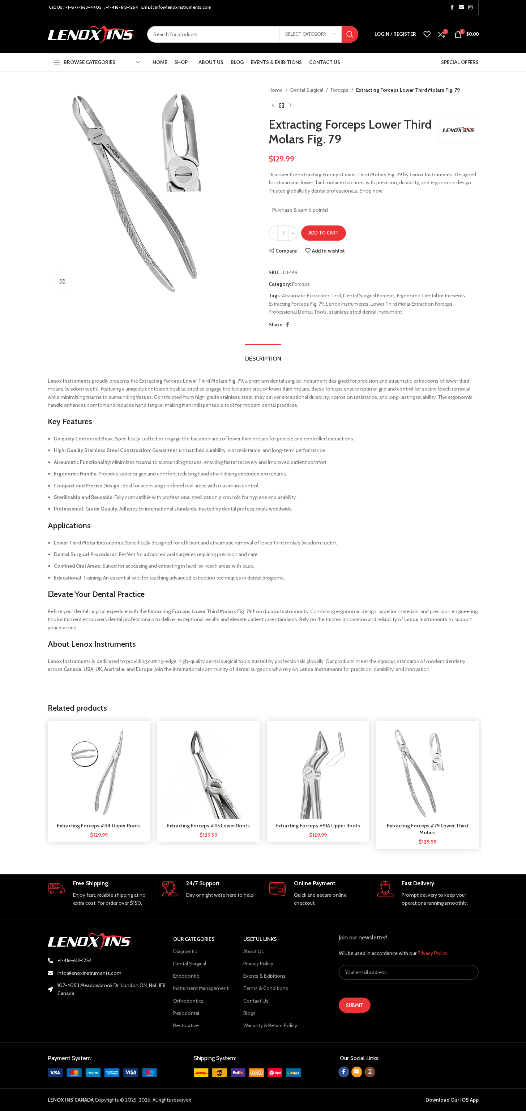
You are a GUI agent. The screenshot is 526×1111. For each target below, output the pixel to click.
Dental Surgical (306, 90)
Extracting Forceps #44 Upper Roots (99, 825)
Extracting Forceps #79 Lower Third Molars (427, 829)
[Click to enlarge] (62, 281)
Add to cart (323, 233)
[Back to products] (281, 105)
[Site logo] (92, 33)
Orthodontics (188, 1001)
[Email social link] (461, 7)
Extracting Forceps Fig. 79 (296, 304)
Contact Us (256, 1001)
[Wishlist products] (427, 34)
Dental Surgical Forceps (369, 295)
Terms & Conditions (265, 988)
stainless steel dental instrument (365, 312)
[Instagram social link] (470, 7)
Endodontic (186, 976)
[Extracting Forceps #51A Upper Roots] (318, 772)
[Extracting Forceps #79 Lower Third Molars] (427, 772)
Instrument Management (200, 988)
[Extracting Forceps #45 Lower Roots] (208, 772)
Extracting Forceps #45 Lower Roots (208, 825)
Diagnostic (185, 951)
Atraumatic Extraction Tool (311, 295)
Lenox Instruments (347, 304)
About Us (253, 951)
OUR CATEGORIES (194, 939)
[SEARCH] (350, 34)
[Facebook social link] (452, 7)
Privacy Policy (258, 963)
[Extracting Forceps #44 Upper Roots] (99, 772)
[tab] (263, 355)
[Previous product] (273, 105)
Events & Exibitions (264, 976)
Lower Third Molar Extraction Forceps (412, 304)
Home (276, 90)
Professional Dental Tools (298, 312)
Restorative (186, 1025)
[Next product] (290, 105)
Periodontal (186, 1013)
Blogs (249, 1013)
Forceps (339, 90)
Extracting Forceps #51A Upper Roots (317, 825)
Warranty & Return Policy (270, 1025)
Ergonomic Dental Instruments (431, 295)
